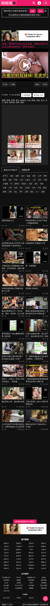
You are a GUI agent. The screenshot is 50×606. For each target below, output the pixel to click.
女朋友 (27, 180)
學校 (41, 183)
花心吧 (6, 588)
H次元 (6, 583)
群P (21, 191)
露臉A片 (43, 562)
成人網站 (6, 585)
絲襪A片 (6, 562)
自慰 (38, 100)
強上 (15, 191)
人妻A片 (43, 556)
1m (5, 84)
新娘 (43, 191)
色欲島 (44, 577)
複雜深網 (44, 588)
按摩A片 (18, 549)
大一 (37, 191)
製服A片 (43, 546)
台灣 (39, 176)
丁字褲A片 (18, 546)
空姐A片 (31, 543)
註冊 (32, 11)
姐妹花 (23, 100)
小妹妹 (27, 187)
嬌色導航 (44, 580)
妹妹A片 (6, 559)
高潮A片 (18, 553)
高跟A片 (31, 568)
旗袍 (4, 191)
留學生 (17, 183)
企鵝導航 (44, 583)
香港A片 (6, 565)
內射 (34, 176)
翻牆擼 (31, 588)
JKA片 (31, 549)
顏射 (4, 180)
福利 (22, 102)
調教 (33, 100)
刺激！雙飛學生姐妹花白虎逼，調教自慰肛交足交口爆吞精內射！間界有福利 (25, 45)
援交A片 (43, 559)
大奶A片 (6, 546)
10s (13, 84)
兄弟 (33, 187)
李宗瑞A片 (31, 565)
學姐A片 (6, 568)
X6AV (31, 583)
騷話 (45, 187)
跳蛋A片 (43, 543)
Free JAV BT (19, 585)
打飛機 (5, 183)
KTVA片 (6, 556)
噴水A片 (18, 565)
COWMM (31, 585)
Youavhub (6, 591)
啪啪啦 (4, 604)
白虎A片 (18, 559)
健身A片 (31, 556)
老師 (10, 180)
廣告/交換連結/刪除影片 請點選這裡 (35, 604)
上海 (21, 180)
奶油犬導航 (43, 585)
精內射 (12, 102)
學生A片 (31, 553)
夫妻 (10, 191)
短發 (15, 187)
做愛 (17, 176)
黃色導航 (6, 580)
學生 (17, 100)
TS (11, 183)
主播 (26, 191)
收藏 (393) (39, 95)
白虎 (29, 100)
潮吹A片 (18, 562)
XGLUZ (18, 577)
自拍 (22, 176)
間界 (17, 102)
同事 (15, 180)
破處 (28, 176)
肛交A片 (43, 553)
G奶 (21, 187)
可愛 (45, 180)
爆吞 (6, 102)
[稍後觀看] (45, 598)
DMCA (19, 598)
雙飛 (13, 100)
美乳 (39, 180)
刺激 (8, 100)
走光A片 (43, 568)
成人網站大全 (6, 577)
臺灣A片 (6, 543)
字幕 (39, 187)
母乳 (36, 183)
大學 (10, 187)
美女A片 (18, 568)
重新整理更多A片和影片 (26, 521)
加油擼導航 (18, 588)
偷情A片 (18, 556)
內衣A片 (31, 562)
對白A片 (31, 546)
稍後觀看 (26, 95)
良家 (30, 183)
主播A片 (43, 565)
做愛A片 (18, 543)
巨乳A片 (6, 549)
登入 (40, 11)
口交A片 (6, 553)
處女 (31, 191)
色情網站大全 (31, 577)
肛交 (43, 100)
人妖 (34, 180)
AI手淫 (5, 176)
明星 (45, 176)
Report (31, 598)
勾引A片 (31, 559)
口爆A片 (43, 549)
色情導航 (31, 580)
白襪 (4, 187)
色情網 (19, 583)
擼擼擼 (19, 580)
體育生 (24, 183)
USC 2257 (6, 598)
